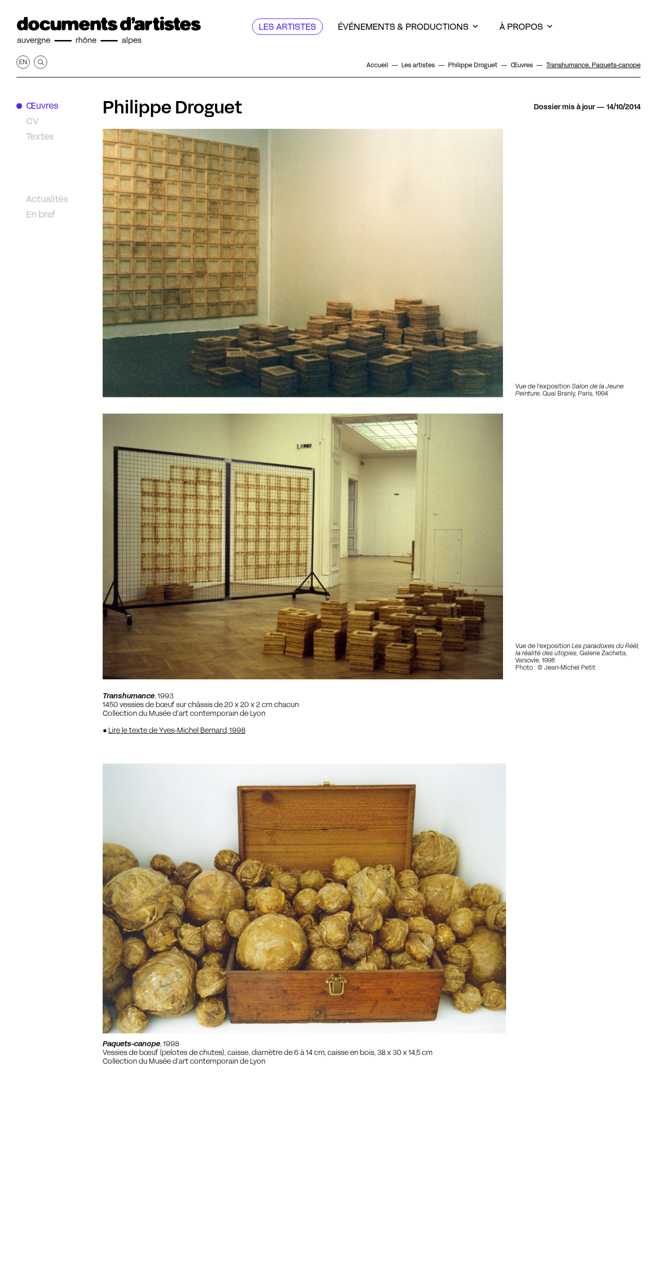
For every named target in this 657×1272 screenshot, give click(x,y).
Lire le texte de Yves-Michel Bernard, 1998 (176, 730)
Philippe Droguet (172, 107)
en (23, 61)
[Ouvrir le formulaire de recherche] (40, 62)
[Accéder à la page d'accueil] (108, 30)
